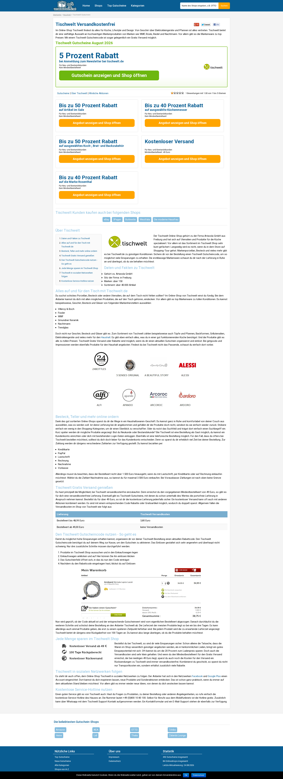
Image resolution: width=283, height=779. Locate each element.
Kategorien (137, 5)
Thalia (134, 735)
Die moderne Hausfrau (166, 219)
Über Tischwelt (79, 93)
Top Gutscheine (116, 5)
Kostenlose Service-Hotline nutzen (77, 281)
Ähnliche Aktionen (98, 93)
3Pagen (117, 219)
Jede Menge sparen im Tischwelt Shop (79, 268)
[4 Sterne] (180, 93)
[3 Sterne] (177, 93)
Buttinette (130, 219)
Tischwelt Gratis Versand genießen (77, 255)
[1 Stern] (172, 93)
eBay (106, 219)
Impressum (114, 757)
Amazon (60, 729)
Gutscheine (63, 93)
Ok (186, 775)
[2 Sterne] (174, 93)
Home (86, 5)
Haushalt (106, 337)
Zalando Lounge (177, 735)
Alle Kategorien (62, 765)
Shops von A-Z (62, 769)
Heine (59, 735)
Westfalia (145, 219)
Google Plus (214, 676)
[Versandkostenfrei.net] (65, 10)
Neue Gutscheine (63, 761)
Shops (98, 5)
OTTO (134, 729)
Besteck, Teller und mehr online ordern (79, 251)
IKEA (96, 729)
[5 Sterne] (182, 93)
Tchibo (172, 729)
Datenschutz (115, 761)
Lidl (95, 735)
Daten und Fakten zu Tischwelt (75, 238)
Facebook (197, 676)
